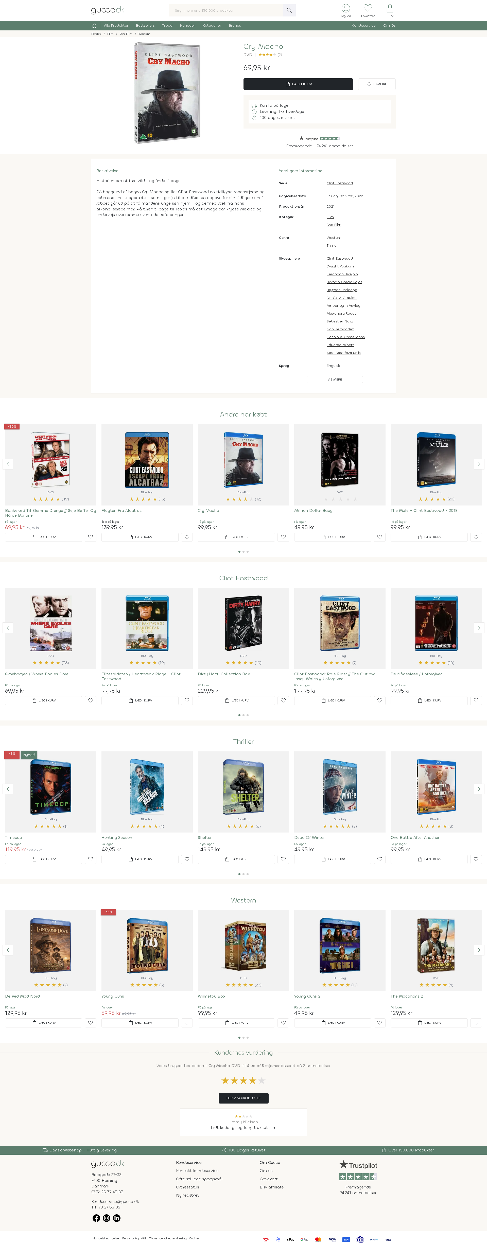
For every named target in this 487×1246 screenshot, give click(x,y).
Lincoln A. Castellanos (346, 337)
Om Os (389, 25)
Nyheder (187, 25)
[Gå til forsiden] (107, 1163)
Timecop (13, 837)
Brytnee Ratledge (342, 289)
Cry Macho (208, 510)
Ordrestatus (187, 1187)
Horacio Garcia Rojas (344, 282)
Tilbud (167, 25)
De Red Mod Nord (22, 996)
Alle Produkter (116, 25)
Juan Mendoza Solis (344, 352)
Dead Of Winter (309, 837)
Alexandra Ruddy (342, 313)
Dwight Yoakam (340, 266)
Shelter (205, 837)
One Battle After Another (415, 837)
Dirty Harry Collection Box (224, 674)
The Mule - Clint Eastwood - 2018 (424, 510)
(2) (270, 54)
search (289, 10)
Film (330, 216)
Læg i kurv (298, 84)
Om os (266, 1170)
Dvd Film (334, 224)
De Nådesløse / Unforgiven (417, 674)
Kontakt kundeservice (197, 1170)
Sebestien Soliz (340, 321)
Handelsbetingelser (106, 1238)
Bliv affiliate (272, 1187)
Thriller (332, 245)
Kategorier (212, 25)
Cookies (194, 1238)
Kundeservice (364, 25)
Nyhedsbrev (187, 1195)
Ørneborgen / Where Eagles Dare (36, 674)
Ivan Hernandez (340, 329)
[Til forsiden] (107, 10)
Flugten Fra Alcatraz (121, 510)
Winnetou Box (212, 996)
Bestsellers (145, 25)
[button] (8, 464)
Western (334, 237)
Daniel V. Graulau (342, 297)
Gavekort (269, 1179)
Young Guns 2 (307, 996)
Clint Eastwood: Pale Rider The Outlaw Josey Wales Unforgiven (334, 676)
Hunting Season (116, 837)
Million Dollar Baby (313, 510)
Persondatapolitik (134, 1238)
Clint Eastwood (340, 183)
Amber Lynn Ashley (343, 305)
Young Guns (112, 996)
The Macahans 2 (407, 996)
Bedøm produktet (244, 1098)
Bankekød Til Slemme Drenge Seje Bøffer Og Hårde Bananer (50, 513)
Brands (235, 25)
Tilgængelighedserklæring (168, 1238)
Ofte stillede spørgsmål (199, 1179)
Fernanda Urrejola (342, 274)
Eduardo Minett (340, 344)
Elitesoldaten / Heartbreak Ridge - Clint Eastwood (141, 676)
